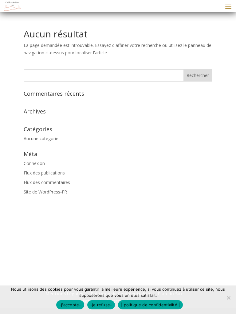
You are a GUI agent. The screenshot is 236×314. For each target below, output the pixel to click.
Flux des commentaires (47, 182)
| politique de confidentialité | (150, 304)
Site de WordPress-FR (45, 192)
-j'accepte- (70, 304)
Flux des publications (44, 173)
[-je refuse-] (228, 298)
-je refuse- (101, 304)
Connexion (34, 163)
